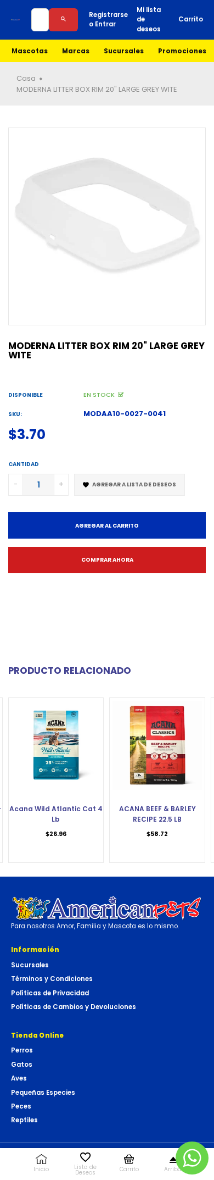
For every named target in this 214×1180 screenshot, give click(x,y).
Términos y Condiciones (52, 978)
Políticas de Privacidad (50, 993)
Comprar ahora (107, 560)
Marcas (75, 51)
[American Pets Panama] (15, 19)
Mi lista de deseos (149, 19)
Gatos (21, 1064)
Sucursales (124, 51)
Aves (19, 1078)
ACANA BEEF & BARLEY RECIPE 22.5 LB (157, 813)
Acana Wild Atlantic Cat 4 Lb (56, 813)
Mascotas (30, 51)
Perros (22, 1050)
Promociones (182, 51)
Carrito (190, 19)
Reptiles (24, 1120)
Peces (21, 1106)
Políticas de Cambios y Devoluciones (73, 1006)
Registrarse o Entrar (108, 19)
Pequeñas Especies (43, 1092)
